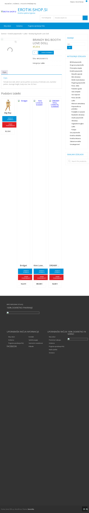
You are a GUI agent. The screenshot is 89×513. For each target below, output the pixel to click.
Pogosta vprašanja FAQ (28, 3)
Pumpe (74, 130)
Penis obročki (76, 98)
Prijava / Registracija (76, 2)
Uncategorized (75, 144)
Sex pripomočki (75, 133)
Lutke (25, 34)
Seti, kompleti (76, 92)
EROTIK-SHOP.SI (33, 9)
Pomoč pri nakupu (55, 340)
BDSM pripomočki (75, 62)
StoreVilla (31, 509)
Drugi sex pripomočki (77, 65)
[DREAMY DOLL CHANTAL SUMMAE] (54, 181)
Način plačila (53, 350)
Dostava (51, 353)
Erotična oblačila (75, 135)
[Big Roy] (7, 105)
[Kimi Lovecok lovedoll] (39, 181)
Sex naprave (76, 95)
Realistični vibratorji (78, 115)
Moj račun (8, 3)
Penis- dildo (75, 86)
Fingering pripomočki (78, 83)
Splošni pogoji (33, 340)
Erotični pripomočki (15, 34)
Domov (3, 34)
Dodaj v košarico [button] (10, 118)
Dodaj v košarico (47, 52)
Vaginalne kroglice (78, 124)
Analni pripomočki (77, 118)
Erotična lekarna (75, 138)
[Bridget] (23, 181)
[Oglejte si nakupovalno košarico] (85, 2)
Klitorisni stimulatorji (78, 104)
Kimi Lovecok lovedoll (39, 265)
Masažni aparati (77, 74)
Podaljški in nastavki (78, 112)
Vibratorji (74, 121)
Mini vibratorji (76, 77)
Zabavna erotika (75, 141)
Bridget (23, 265)
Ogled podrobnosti (10, 124)
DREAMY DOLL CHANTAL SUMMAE (54, 265)
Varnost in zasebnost (36, 343)
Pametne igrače (77, 89)
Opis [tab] (4, 72)
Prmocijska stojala (76, 68)
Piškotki (31, 346)
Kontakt (31, 337)
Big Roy (7, 113)
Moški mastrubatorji (78, 80)
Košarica (16, 3)
